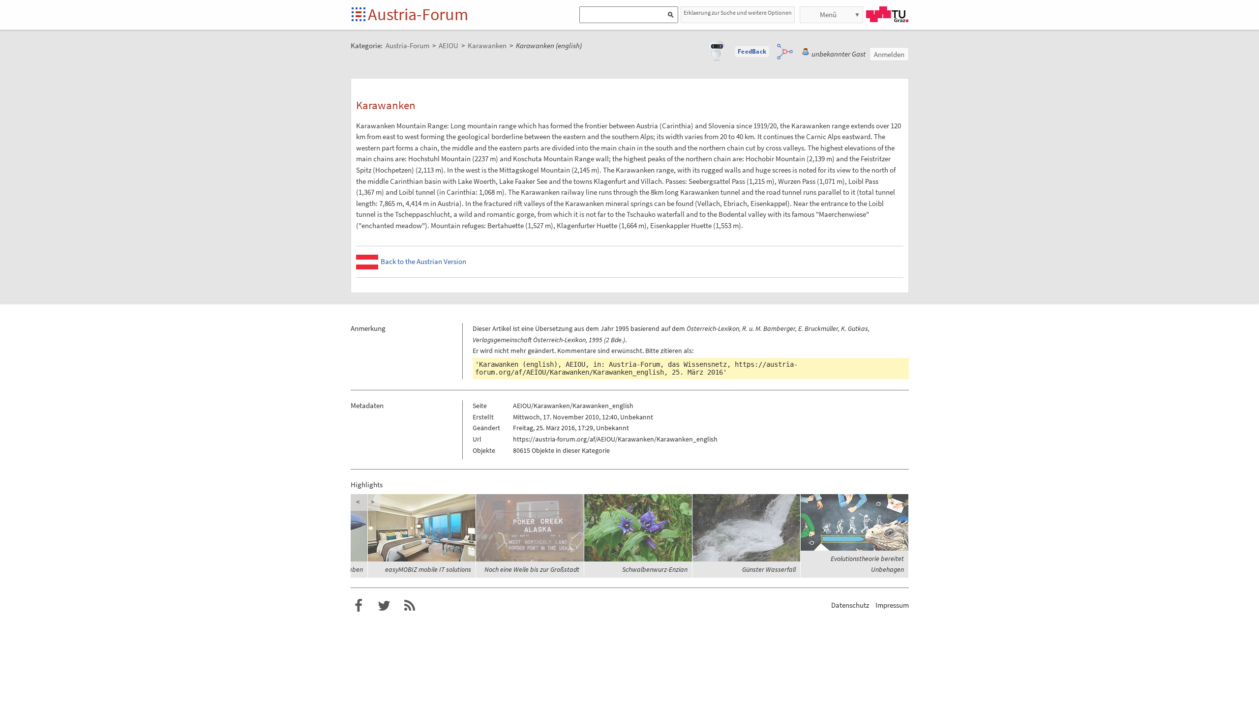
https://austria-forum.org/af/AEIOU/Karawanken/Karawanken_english (636, 368)
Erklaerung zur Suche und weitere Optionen (738, 12)
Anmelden (889, 54)
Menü (828, 14)
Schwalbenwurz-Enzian (655, 569)
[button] (752, 51)
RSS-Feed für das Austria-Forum (410, 606)
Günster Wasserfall (769, 569)
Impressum (892, 605)
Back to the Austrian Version (423, 261)
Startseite (359, 15)
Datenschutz (850, 605)
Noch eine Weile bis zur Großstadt (531, 569)
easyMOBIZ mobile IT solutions (428, 569)
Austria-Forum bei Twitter (384, 606)
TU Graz (887, 14)
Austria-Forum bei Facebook (358, 606)
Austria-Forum (418, 14)
